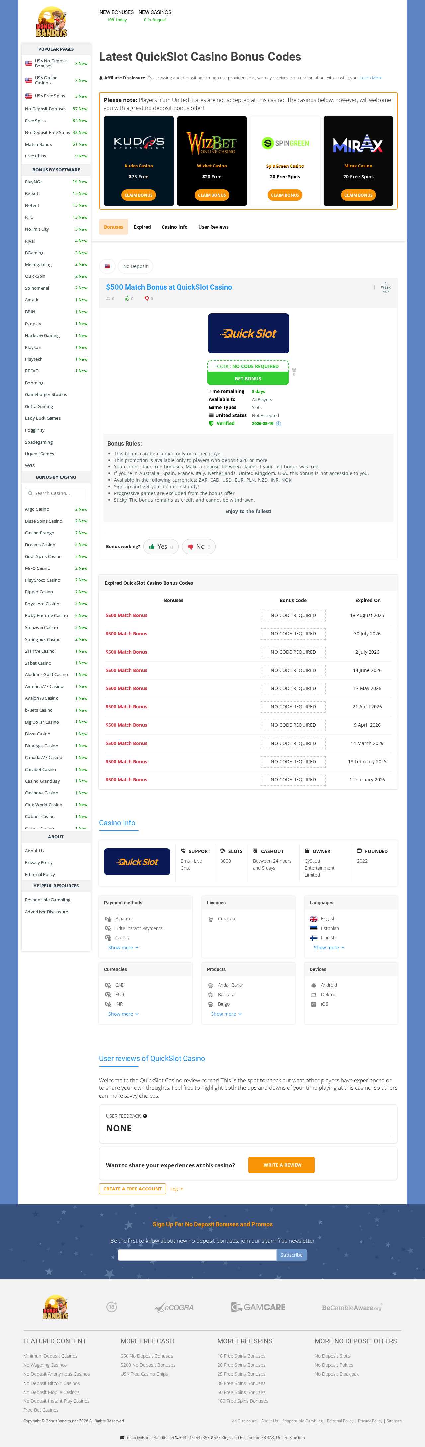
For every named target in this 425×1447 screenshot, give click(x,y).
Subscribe (292, 1255)
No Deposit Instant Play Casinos (56, 1401)
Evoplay (56, 324)
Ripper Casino (56, 592)
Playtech (56, 359)
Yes (165, 546)
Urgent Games (39, 454)
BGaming (56, 253)
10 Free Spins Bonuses (241, 1356)
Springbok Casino (56, 639)
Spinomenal (56, 288)
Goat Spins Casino (56, 556)
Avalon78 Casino (56, 698)
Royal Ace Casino (56, 604)
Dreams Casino (56, 545)
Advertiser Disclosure (46, 912)
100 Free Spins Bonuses (242, 1401)
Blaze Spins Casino (56, 521)
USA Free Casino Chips (144, 1374)
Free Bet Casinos (41, 1410)
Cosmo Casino (56, 828)
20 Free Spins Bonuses (241, 1365)
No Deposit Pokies (334, 1365)
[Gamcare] (258, 1308)
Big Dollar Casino (56, 722)
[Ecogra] (174, 1308)
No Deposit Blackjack (337, 1374)
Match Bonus (56, 144)
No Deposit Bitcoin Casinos (51, 1383)
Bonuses (113, 227)
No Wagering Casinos (45, 1365)
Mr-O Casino (56, 568)
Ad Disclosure (244, 1421)
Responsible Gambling (47, 900)
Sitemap (394, 1421)
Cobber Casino (56, 816)
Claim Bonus (139, 195)
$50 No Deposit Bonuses (147, 1356)
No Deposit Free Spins (56, 132)
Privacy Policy (39, 862)
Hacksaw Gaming (56, 335)
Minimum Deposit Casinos (50, 1356)
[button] (145, 947)
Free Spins (56, 121)
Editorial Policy (40, 874)
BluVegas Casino (56, 746)
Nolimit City (56, 229)
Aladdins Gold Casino (56, 674)
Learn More (371, 78)
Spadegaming (39, 442)
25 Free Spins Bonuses (241, 1374)
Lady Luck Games (43, 418)
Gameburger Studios (46, 394)
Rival (56, 241)
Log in (177, 1189)
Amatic (56, 300)
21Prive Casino (56, 651)
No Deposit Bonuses (56, 109)
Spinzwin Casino (56, 627)
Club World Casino (56, 805)
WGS (30, 465)
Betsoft (56, 193)
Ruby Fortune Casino (56, 615)
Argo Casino (56, 509)
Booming (34, 383)
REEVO (56, 371)
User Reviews (213, 227)
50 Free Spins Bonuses (241, 1392)
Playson (56, 347)
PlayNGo (56, 182)
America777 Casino (56, 686)
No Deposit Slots (332, 1356)
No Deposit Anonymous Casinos (56, 1374)
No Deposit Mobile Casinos (51, 1392)
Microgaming (56, 264)
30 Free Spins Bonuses (241, 1383)
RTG (56, 217)
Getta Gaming (39, 406)
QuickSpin (56, 276)
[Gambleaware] (352, 1308)
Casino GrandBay (56, 781)
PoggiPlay (35, 430)
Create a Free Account (132, 1189)
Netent (56, 205)
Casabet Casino (56, 769)
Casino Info (175, 227)
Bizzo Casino (56, 734)
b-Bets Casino (56, 710)
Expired (142, 227)
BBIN (56, 312)
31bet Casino (56, 663)
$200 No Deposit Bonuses (148, 1365)
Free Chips (56, 156)
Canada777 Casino (56, 757)
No (203, 546)
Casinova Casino (56, 793)
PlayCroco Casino (56, 580)
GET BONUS (248, 378)
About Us (34, 851)
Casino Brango (56, 533)
